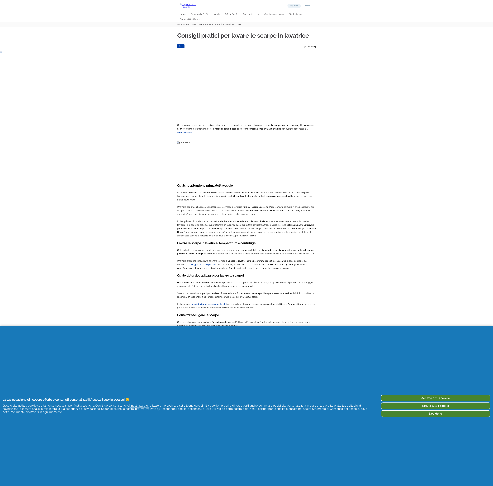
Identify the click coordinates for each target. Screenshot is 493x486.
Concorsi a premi (251, 14)
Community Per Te (199, 14)
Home (183, 14)
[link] (246, 160)
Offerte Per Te (231, 14)
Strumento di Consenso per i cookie (335, 408)
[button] (294, 6)
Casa (186, 24)
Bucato (194, 24)
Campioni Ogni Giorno (190, 19)
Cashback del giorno (274, 14)
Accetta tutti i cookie (435, 398)
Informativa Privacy (147, 408)
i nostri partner (139, 405)
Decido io (435, 413)
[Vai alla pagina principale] (190, 5)
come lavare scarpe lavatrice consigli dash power (220, 24)
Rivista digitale (295, 14)
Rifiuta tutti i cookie (435, 405)
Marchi (217, 14)
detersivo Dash (184, 132)
